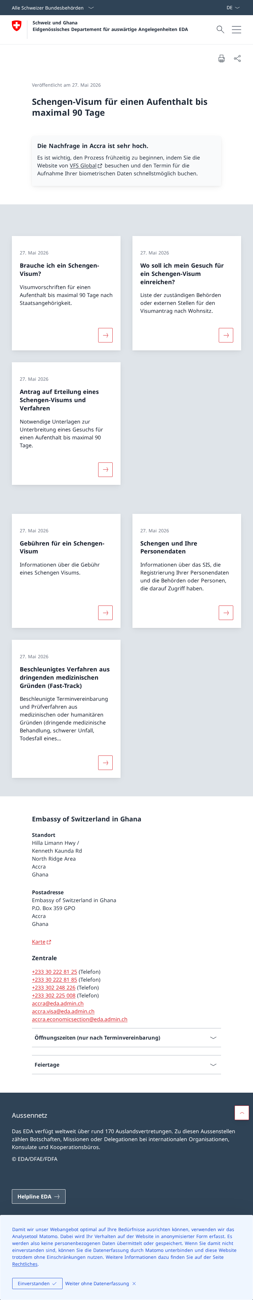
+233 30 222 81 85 (54, 979)
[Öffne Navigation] (236, 29)
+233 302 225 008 (53, 995)
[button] (242, 1113)
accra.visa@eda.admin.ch (63, 1011)
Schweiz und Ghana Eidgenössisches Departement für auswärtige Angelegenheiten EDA (110, 25)
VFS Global (83, 165)
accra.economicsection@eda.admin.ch (79, 1019)
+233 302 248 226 (53, 987)
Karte (38, 941)
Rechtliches (25, 1264)
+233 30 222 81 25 (54, 971)
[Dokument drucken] (221, 58)
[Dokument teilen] (237, 58)
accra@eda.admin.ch (58, 1003)
